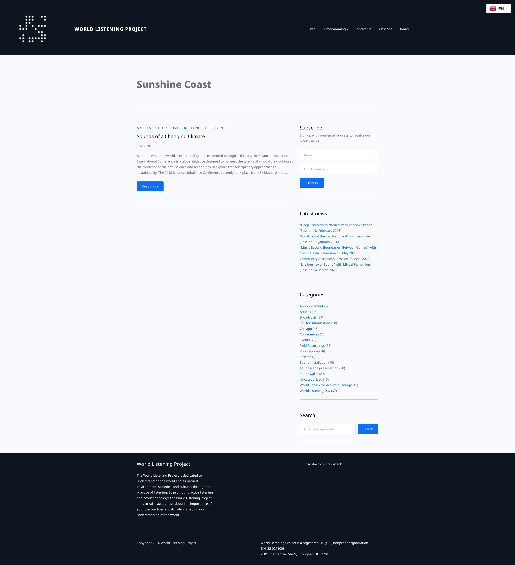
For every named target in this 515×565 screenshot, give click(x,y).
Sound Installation (314, 362)
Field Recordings (312, 345)
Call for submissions (170, 128)
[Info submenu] (317, 29)
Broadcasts (308, 317)
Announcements (312, 306)
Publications (309, 351)
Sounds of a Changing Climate (171, 136)
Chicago (306, 328)
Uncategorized (311, 379)
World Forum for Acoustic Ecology (326, 385)
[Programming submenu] (348, 29)
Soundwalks (309, 373)
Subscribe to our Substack (322, 464)
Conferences (202, 128)
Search (368, 429)
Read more (151, 187)
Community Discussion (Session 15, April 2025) (335, 259)
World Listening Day (315, 390)
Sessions (306, 357)
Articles (144, 128)
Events (221, 128)
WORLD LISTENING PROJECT (110, 29)
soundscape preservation (319, 368)
